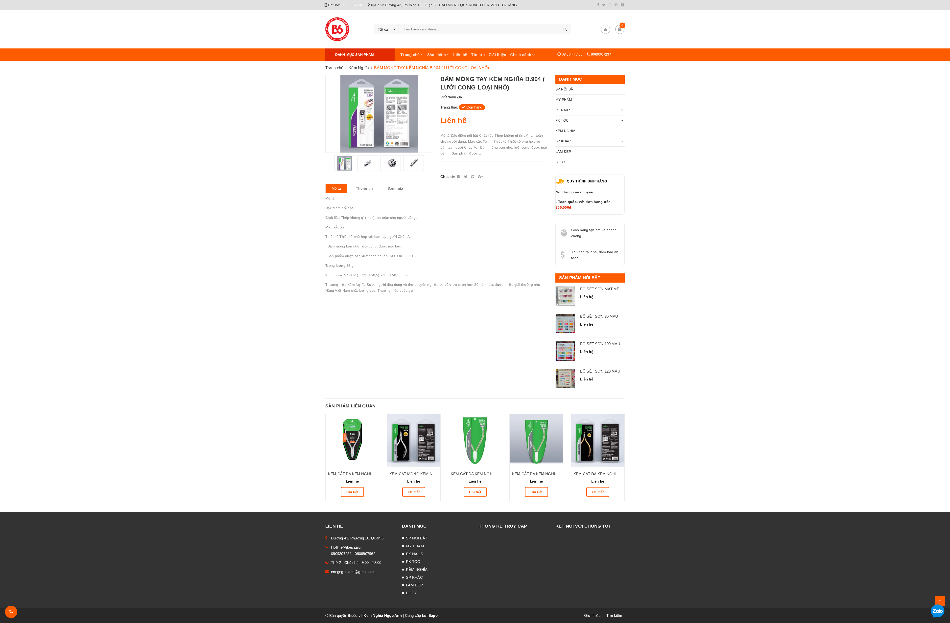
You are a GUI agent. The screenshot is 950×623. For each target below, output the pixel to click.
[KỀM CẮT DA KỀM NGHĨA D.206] (536, 440)
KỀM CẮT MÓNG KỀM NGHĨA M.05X (421, 474)
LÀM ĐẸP (563, 152)
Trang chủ (410, 54)
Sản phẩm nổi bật (579, 277)
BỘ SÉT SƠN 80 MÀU (599, 316)
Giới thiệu (497, 54)
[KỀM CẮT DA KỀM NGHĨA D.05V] (597, 440)
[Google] (610, 5)
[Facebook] (598, 5)
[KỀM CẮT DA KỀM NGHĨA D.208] (475, 440)
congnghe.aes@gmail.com (353, 572)
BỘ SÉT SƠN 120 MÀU (600, 371)
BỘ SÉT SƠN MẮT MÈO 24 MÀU (608, 289)
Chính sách (521, 54)
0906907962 (365, 554)
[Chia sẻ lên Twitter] (466, 177)
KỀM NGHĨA (565, 131)
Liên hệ (460, 54)
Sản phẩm (437, 54)
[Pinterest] (616, 5)
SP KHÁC (563, 141)
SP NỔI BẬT (565, 89)
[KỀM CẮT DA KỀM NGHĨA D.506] (352, 440)
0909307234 (351, 5)
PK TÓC (562, 120)
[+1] (480, 177)
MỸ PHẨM (563, 100)
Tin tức (478, 54)
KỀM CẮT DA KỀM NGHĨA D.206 (540, 474)
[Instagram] (622, 5)
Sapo (433, 615)
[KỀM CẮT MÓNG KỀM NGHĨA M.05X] (413, 440)
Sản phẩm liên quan (350, 405)
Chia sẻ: (447, 177)
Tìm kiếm (614, 615)
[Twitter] (603, 5)
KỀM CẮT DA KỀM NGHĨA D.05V (601, 474)
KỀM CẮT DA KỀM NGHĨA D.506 (356, 474)
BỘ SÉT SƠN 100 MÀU (600, 344)
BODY (560, 162)
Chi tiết (352, 492)
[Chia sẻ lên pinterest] (473, 177)
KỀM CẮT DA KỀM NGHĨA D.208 (479, 474)
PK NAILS (563, 110)
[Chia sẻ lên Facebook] (459, 177)
